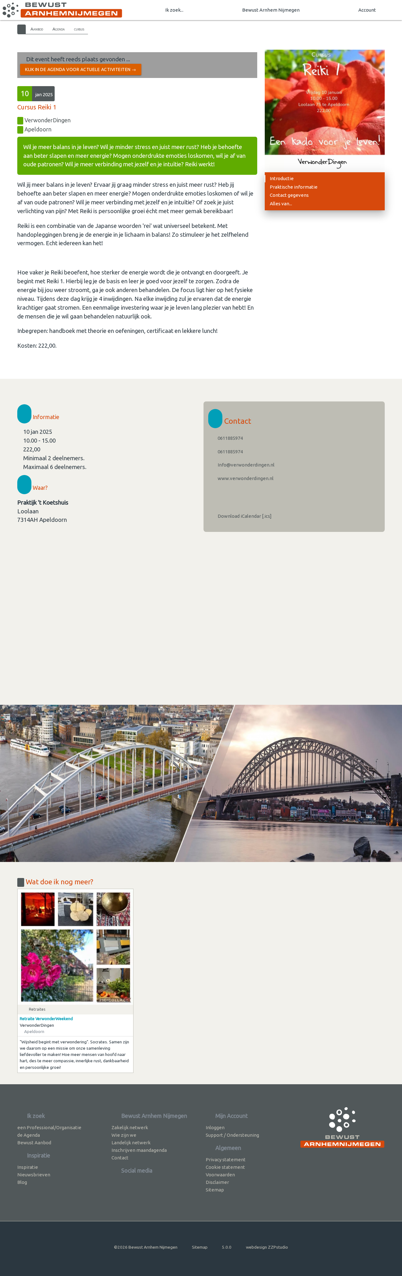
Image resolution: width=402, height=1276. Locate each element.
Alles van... (281, 203)
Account (367, 10)
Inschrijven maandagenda (139, 1150)
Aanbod (36, 28)
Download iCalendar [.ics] (244, 516)
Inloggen (215, 1127)
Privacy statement (226, 1159)
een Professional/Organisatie (49, 1127)
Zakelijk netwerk (129, 1127)
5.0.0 (226, 1247)
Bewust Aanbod (34, 1142)
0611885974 (230, 438)
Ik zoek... (174, 10)
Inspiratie (27, 1167)
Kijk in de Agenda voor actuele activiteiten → (80, 69)
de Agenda (28, 1135)
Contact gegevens (289, 195)
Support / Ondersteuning (232, 1135)
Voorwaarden (220, 1174)
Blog (22, 1182)
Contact (119, 1157)
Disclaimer (217, 1182)
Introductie (282, 178)
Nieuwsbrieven (33, 1174)
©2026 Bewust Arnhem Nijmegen (145, 1247)
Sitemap (215, 1189)
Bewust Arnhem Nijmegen (271, 10)
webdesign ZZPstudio (267, 1247)
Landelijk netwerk (130, 1142)
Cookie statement (225, 1167)
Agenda (58, 28)
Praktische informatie (294, 187)
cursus (79, 28)
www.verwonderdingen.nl (245, 478)
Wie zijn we (123, 1135)
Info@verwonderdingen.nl (245, 464)
